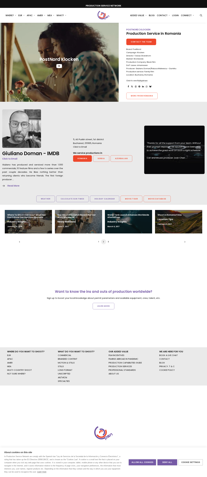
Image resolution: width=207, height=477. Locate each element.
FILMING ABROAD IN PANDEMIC (123, 358)
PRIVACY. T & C (167, 366)
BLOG (162, 362)
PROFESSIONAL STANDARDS (122, 370)
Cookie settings (190, 462)
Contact (162, 15)
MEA (49, 15)
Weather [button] (45, 199)
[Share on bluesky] (150, 86)
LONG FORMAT (65, 370)
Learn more (41, 472)
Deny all (167, 462)
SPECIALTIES (64, 381)
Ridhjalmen (142, 80)
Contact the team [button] (141, 42)
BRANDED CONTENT (67, 358)
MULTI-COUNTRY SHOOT (19, 370)
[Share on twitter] (132, 86)
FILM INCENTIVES (116, 355)
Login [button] (175, 15)
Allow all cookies (142, 462)
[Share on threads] (135, 86)
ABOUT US (114, 373)
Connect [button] (186, 15)
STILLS (61, 366)
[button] (201, 15)
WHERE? (9, 15)
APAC (30, 15)
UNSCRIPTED (64, 373)
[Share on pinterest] (139, 86)
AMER (40, 15)
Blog (152, 15)
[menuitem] (11, 15)
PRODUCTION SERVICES (120, 366)
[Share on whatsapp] (146, 86)
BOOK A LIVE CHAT (168, 355)
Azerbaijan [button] (121, 158)
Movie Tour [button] (131, 199)
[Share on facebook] (128, 86)
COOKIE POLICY (167, 370)
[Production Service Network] (103, 15)
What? (60, 15)
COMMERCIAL (64, 355)
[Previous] (23, 243)
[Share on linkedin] (143, 86)
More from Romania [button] (142, 96)
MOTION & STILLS (66, 362)
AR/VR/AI (62, 377)
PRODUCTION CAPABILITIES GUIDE (125, 362)
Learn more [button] (103, 306)
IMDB (53, 153)
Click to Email (9, 158)
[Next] (184, 243)
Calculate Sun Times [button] (72, 199)
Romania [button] (82, 158)
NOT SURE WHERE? (16, 373)
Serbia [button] (101, 158)
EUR (20, 15)
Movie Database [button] (157, 199)
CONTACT (164, 358)
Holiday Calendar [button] (104, 199)
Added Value (137, 15)
